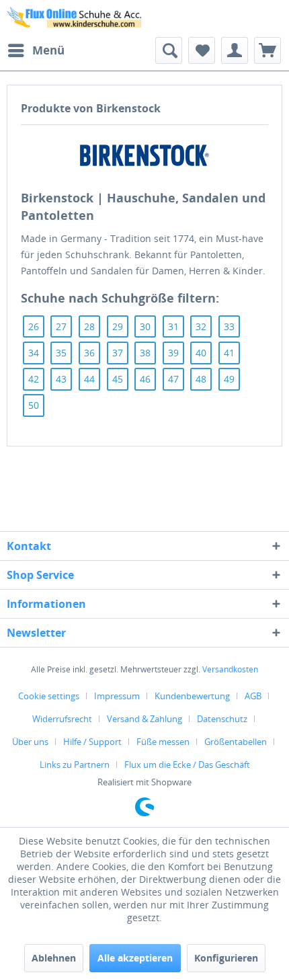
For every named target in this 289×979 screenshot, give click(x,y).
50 (33, 405)
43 (61, 379)
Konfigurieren (226, 957)
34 (33, 352)
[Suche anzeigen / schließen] (168, 50)
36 (89, 352)
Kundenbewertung (192, 696)
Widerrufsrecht (62, 719)
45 (117, 379)
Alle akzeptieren (135, 957)
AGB (253, 696)
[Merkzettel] (201, 50)
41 (229, 352)
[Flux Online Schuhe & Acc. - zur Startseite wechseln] (75, 18)
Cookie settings (48, 696)
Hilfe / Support (92, 742)
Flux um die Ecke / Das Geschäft (187, 764)
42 (33, 379)
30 (145, 326)
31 (173, 326)
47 (173, 379)
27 (61, 326)
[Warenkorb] (267, 50)
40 (201, 352)
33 (229, 326)
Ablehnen (54, 957)
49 (229, 379)
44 (89, 379)
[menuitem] (35, 50)
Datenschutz (222, 719)
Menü (48, 50)
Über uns (30, 742)
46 (145, 379)
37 (117, 352)
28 (89, 326)
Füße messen (163, 742)
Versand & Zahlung (144, 719)
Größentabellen (235, 742)
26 (33, 326)
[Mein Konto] (234, 50)
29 (117, 326)
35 (61, 352)
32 (201, 326)
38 (145, 352)
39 (173, 352)
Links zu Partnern (75, 764)
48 (201, 379)
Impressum (117, 696)
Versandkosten (230, 669)
